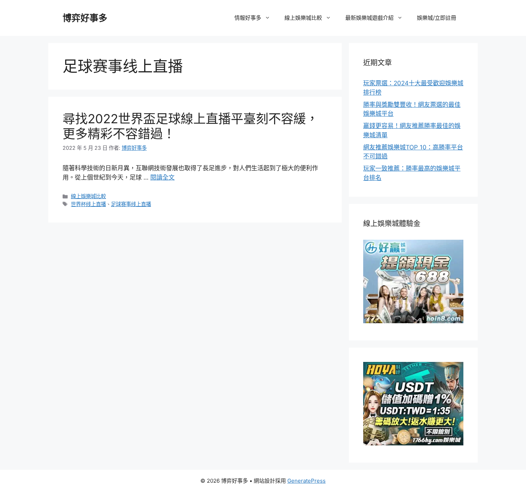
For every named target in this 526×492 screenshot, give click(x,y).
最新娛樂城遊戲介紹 (369, 17)
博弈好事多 (85, 18)
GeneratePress (306, 480)
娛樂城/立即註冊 (436, 17)
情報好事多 (247, 17)
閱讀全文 (162, 177)
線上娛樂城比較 (303, 17)
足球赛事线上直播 (131, 204)
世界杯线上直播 (88, 204)
